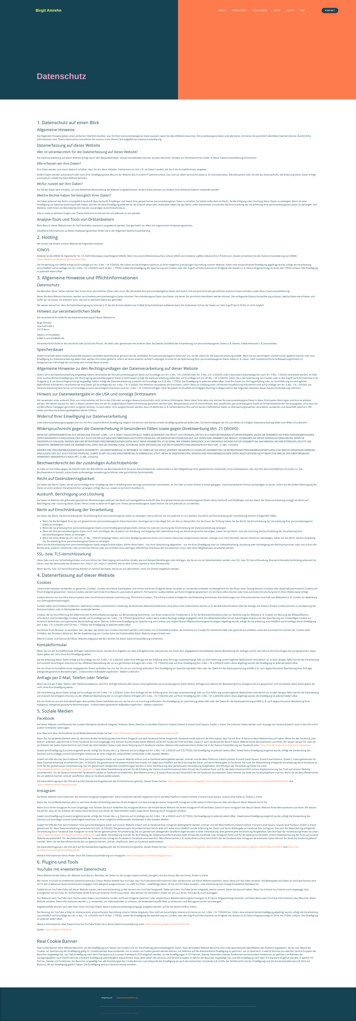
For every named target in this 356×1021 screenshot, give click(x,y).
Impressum (107, 997)
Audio (290, 10)
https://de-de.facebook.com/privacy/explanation (285, 745)
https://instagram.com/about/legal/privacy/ (149, 855)
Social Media (260, 10)
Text (302, 10)
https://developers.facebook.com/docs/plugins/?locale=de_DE (145, 733)
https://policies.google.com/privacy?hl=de (167, 924)
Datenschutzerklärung (127, 997)
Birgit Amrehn (48, 10)
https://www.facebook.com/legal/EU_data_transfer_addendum (200, 781)
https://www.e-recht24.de (58, 929)
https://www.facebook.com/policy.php (57, 784)
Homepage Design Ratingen (127, 1013)
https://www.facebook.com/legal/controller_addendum (66, 769)
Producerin (239, 10)
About (222, 10)
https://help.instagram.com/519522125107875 (258, 846)
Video (277, 10)
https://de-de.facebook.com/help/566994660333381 (261, 781)
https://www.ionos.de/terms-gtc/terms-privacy (61, 259)
